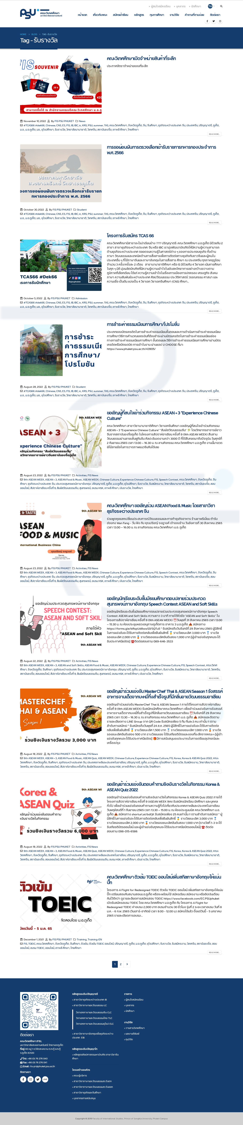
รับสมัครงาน (156, 484)
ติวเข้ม (84, 944)
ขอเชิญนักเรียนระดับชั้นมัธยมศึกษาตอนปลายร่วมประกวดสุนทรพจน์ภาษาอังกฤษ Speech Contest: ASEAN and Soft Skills (162, 601)
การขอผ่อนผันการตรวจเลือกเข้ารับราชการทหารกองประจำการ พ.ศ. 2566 (161, 150)
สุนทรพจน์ (85, 488)
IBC (76, 125)
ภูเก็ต (216, 125)
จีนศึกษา (152, 125)
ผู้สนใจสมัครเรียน (160, 6)
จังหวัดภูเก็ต (135, 125)
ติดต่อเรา (215, 15)
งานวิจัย (174, 15)
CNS (58, 125)
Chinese (50, 125)
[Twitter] (213, 21)
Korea (177, 758)
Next (127, 964)
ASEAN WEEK (91, 480)
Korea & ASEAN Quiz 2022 (197, 758)
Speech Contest (168, 480)
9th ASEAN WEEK (34, 480)
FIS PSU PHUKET (64, 121)
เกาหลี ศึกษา (120, 130)
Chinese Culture (109, 480)
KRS (84, 125)
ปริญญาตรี (205, 125)
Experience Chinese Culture (136, 480)
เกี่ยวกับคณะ (100, 15)
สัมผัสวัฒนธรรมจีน (67, 488)
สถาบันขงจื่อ (104, 130)
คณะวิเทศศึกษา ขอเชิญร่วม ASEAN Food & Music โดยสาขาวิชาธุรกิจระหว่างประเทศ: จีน (161, 508)
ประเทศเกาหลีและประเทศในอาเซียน (106, 762)
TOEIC (31, 944)
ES (63, 125)
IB (72, 125)
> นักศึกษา (129, 1011)
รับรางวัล (60, 130)
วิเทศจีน (92, 130)
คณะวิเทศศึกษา (118, 125)
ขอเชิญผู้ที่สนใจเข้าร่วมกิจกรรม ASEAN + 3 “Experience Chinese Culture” (162, 416)
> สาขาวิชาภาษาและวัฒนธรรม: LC (89, 1005)
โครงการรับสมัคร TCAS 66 (130, 235)
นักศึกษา (196, 6)
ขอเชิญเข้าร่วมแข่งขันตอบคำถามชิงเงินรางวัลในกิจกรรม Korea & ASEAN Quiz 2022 (163, 787)
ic (80, 125)
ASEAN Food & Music (70, 480)
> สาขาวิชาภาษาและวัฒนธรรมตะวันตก (92, 1081)
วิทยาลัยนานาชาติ (76, 130)
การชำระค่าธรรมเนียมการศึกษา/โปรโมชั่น (143, 324)
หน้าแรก (82, 15)
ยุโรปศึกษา (47, 130)
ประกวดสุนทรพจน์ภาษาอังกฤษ (73, 484)
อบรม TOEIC (37, 948)
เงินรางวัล (125, 488)
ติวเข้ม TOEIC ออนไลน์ (101, 944)
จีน (144, 125)
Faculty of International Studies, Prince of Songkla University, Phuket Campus (130, 1118)
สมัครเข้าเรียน (120, 15)
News (82, 121)
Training (82, 939)
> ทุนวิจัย (128, 1039)
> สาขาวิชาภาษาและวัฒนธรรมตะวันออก (92, 1087)
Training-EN (95, 939)
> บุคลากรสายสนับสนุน (84, 1098)
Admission (81, 298)
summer (98, 125)
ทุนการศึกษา (157, 15)
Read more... (214, 134)
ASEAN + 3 (51, 480)
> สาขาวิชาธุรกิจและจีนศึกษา (86, 1092)
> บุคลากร (129, 1005)
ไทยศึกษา (133, 130)
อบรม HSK (97, 488)
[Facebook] (207, 21)
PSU (90, 125)
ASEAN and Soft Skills (71, 665)
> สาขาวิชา (89, 999)
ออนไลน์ (49, 948)
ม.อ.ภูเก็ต (30, 130)
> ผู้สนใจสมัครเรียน (133, 999)
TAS (106, 125)
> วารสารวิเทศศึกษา (134, 1028)
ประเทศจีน (192, 125)
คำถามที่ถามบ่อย (194, 15)
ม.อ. (22, 130)
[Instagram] (220, 21)
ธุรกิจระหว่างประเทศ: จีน (171, 125)
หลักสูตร (139, 15)
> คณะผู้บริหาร (79, 1075)
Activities (81, 475)
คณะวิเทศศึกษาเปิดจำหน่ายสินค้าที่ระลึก (141, 58)
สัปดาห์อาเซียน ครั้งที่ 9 (43, 488)
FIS (68, 125)
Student (82, 210)
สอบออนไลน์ (42, 674)
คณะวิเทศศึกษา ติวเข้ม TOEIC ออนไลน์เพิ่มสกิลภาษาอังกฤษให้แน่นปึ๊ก (164, 880)
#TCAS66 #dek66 (34, 125)
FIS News (93, 475)
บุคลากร (181, 6)
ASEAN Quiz (90, 758)
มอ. (38, 130)
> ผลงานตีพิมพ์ (131, 1033)
